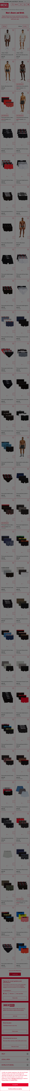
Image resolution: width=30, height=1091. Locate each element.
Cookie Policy (14, 1080)
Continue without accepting (15, 1088)
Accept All (15, 1084)
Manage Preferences (17, 1078)
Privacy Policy (5, 1080)
